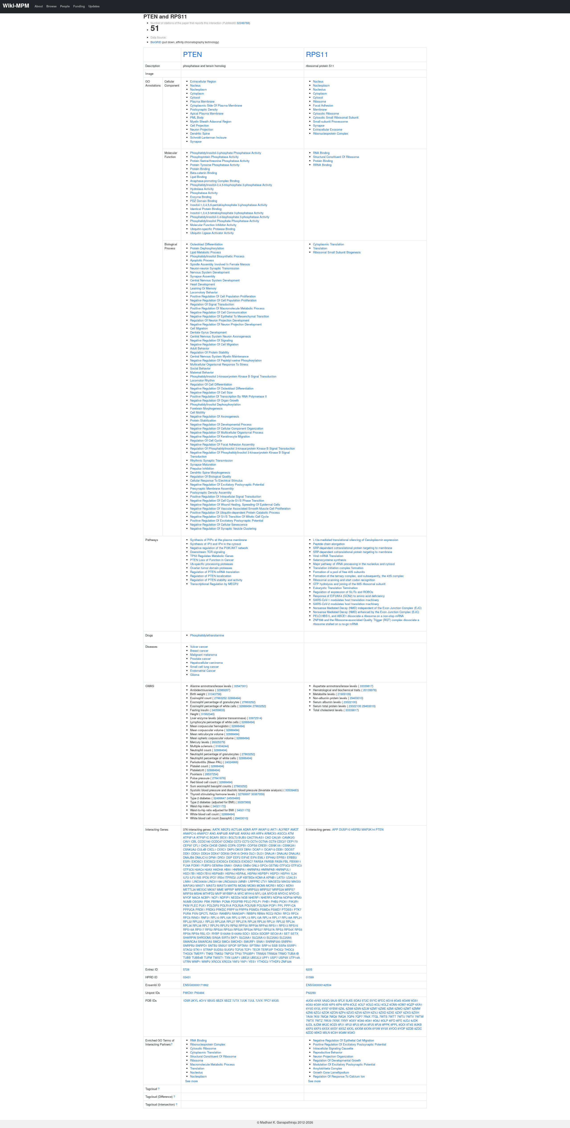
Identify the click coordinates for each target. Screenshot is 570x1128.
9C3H (334, 1032)
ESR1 (187, 861)
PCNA (226, 901)
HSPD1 (275, 873)
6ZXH (415, 1012)
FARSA (258, 861)
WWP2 (206, 961)
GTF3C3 (296, 865)
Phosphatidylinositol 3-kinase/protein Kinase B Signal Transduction (233, 376)
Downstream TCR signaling (207, 552)
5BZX (219, 1000)
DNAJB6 (188, 857)
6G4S (397, 1000)
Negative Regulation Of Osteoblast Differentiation (221, 388)
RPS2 (209, 929)
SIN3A (216, 937)
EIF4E (245, 857)
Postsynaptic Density (204, 109)
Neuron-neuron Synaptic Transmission (214, 268)
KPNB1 (271, 877)
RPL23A (220, 921)
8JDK (414, 1020)
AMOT (294, 829)
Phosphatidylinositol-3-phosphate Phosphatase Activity (225, 153)
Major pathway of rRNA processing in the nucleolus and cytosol (354, 564)
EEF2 (236, 857)
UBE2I (245, 957)
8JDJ (406, 1020)
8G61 (368, 1020)
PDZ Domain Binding (203, 201)
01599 (310, 977)
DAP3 (230, 849)
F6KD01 (188, 993)
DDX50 (225, 853)
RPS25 (238, 929)
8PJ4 (363, 1024)
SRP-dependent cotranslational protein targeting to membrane (352, 548)
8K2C (325, 1024)
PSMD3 (254, 909)
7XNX (336, 1020)
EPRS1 (281, 857)
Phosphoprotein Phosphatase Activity (214, 157)
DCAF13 (269, 849)
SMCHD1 (237, 941)
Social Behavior (200, 368)
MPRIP (229, 889)
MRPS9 (188, 893)
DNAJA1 (270, 853)
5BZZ (227, 1000)
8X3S (275, 1000)
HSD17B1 (189, 873)
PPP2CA (189, 909)
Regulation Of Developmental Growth (337, 1060)
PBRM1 (216, 901)
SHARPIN (189, 937)
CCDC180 (204, 841)
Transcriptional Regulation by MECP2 (214, 584)
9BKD (318, 1032)
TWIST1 (218, 957)
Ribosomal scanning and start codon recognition (344, 580)
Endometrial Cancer (203, 670)
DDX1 (186, 853)
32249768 (243, 23)
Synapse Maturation (203, 464)
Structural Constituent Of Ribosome (336, 157)
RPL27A (241, 921)
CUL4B (201, 849)
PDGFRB (237, 901)
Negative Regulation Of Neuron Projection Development (226, 324)
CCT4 (254, 841)
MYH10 (249, 893)
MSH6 (198, 893)
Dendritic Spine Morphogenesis (210, 472)
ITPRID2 (230, 877)
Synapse (196, 141)
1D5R (186, 1000)
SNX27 (222, 945)
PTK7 (297, 909)
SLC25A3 (273, 937)
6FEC (381, 1000)
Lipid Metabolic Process (205, 252)
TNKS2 (218, 953)
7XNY (344, 1020)
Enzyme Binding (200, 197)
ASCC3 (282, 833)
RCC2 (269, 913)
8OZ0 (333, 1024)
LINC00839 (199, 881)
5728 (186, 969)
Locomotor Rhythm (202, 380)
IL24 (294, 873)
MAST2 (211, 885)
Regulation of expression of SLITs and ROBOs (343, 592)
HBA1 (228, 869)
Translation (320, 248)
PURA (187, 913)
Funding (79, 6)
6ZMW (416, 1008)
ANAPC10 (189, 833)
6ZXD (382, 1012)
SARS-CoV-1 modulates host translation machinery (346, 600)
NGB (244, 897)
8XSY (334, 1028)
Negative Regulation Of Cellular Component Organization (226, 428)
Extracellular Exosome (327, 129)
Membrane (320, 109)
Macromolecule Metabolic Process (212, 1064)
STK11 (197, 949)
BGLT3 (233, 837)
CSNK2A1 (289, 845)
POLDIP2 (213, 905)
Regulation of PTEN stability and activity (216, 580)
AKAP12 (263, 829)
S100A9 (236, 933)
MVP (218, 893)
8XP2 (309, 1028)
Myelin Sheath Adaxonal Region (210, 121)
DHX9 (244, 853)
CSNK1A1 (275, 845)
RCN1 (278, 913)
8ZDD (309, 1032)
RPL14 (267, 917)
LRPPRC (254, 881)
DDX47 (215, 853)
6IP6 (339, 1004)
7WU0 (327, 1020)
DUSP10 (344, 829)
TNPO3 (229, 953)
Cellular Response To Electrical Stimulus (216, 480)
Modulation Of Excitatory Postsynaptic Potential (344, 1064)
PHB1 (266, 901)
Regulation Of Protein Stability (209, 352)
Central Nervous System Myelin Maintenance (219, 356)
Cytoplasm (197, 93)
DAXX (239, 849)
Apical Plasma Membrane (206, 113)
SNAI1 (260, 941)
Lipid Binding (198, 177)
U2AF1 (235, 957)
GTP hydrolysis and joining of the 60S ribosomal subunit (349, 584)
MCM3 (251, 885)
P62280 (311, 993)
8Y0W (376, 1028)
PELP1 (256, 901)
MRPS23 (253, 889)
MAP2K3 (189, 885)
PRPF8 (243, 909)
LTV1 (264, 881)
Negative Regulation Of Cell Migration (214, 344)
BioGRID (156, 42)
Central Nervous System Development (215, 280)
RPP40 (263, 925)
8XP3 (317, 1028)
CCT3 (245, 841)
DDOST (290, 849)
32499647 (219, 798)
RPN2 (234, 925)
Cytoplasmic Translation (328, 244)
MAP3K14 (368, 829)
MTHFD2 (208, 893)
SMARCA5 (205, 941)
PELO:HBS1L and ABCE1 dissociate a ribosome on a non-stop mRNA (358, 616)
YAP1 (244, 961)
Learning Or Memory (203, 288)
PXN (195, 913)
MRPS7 (290, 889)
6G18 (389, 1000)
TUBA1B (293, 953)
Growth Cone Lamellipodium (331, 1072)
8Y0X (384, 1028)
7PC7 (267, 1000)
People (65, 6)
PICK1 (283, 901)
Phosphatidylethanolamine (207, 635)
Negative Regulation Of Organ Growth (214, 400)
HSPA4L (241, 873)
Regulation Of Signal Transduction (212, 304)
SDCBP (264, 933)
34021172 (218, 806)
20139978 (369, 690)
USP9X (283, 957)
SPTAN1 (242, 945)
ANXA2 (245, 833)
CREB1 (263, 845)
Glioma (194, 674)
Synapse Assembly (202, 276)
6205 (309, 969)
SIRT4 (226, 937)
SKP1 (234, 937)
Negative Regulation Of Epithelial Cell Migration (343, 1040)
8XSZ (342, 1028)
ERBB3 (292, 857)
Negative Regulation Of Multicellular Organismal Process (226, 432)
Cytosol (195, 97)
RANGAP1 (239, 913)
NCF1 (215, 897)
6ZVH (366, 1012)
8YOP (401, 1028)
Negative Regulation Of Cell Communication (218, 312)
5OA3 (357, 1000)
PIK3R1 (294, 901)
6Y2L (317, 1008)
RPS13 (283, 925)
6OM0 (393, 1004)
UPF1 (265, 957)
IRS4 (220, 877)
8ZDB (409, 1028)
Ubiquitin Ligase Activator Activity (212, 233)
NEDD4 (235, 897)
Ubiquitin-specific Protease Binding (212, 229)
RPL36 (187, 925)
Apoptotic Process (202, 260)
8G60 (360, 1020)
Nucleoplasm (198, 89)
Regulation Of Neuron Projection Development (219, 320)
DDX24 (205, 853)
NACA (196, 897)
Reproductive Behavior (327, 1052)
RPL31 (271, 921)
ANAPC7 (203, 833)
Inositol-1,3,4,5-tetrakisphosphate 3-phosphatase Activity (227, 213)
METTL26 (189, 889)
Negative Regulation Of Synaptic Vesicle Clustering (223, 528)
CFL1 (196, 845)
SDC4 (255, 933)
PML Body (197, 117)
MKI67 (212, 889)
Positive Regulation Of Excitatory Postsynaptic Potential (226, 520)
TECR (256, 949)
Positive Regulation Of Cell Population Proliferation (223, 296)
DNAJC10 (201, 857)
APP (335, 829)
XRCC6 (226, 961)
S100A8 (225, 933)
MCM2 (242, 885)
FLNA (186, 865)
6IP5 (332, 1004)
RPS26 (248, 929)
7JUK (243, 1000)
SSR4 (282, 945)
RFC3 (286, 913)
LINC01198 (215, 881)
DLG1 (260, 853)
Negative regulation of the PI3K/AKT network (219, 548)
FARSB (269, 861)
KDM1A (260, 877)
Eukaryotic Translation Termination (335, 588)
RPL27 (230, 921)
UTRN (187, 961)
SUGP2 (229, 949)
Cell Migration (199, 328)
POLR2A (238, 905)
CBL (194, 841)
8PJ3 (356, 1024)
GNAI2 (237, 865)
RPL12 (236, 917)
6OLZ (385, 1004)
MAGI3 (296, 881)
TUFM (208, 957)
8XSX (326, 1028)
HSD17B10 (204, 873)
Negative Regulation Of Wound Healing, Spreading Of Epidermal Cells (235, 504)
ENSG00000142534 (318, 985)
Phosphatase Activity (204, 193)
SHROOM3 (204, 937)
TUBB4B (197, 957)
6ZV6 (358, 1012)
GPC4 (264, 865)
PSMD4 (265, 909)
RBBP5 (251, 913)
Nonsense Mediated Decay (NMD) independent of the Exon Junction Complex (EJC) (367, 608)
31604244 (221, 746)
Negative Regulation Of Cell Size (211, 392)
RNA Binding (321, 153)
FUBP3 (206, 865)
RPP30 (243, 925)
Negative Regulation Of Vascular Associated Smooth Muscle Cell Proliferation (240, 508)
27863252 (220, 698)
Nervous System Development (210, 272)
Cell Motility (197, 412)
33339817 (366, 686)
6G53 (309, 1004)
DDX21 (195, 853)
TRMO (282, 953)
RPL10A (225, 917)
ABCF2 (225, 829)
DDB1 (280, 849)
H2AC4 (199, 869)
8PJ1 (341, 1024)
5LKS (349, 1000)
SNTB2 (212, 945)
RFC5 (186, 917)
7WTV (410, 1016)
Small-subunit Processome (330, 121)
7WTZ (319, 1020)
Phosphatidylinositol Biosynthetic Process (217, 256)
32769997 (244, 794)
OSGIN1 (197, 901)
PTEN (192, 54)
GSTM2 (274, 865)
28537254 (211, 774)
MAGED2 (274, 881)
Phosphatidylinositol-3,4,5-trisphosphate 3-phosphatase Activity (231, 185)
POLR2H (262, 905)
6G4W (406, 1000)
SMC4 (226, 941)
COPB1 (241, 845)
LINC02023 (230, 881)
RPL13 (245, 917)
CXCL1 (211, 849)
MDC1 (281, 885)
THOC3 (289, 949)
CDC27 (281, 841)
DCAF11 (257, 849)
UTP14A (294, 957)
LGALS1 (291, 877)
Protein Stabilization (203, 420)
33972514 (255, 718)
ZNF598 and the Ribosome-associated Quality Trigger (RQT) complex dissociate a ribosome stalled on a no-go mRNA (366, 622)
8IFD (392, 1020)
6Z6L (341, 1008)
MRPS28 (278, 889)
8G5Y (352, 1020)
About (39, 6)
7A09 (309, 1016)
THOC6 (188, 953)
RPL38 (197, 925)
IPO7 (213, 877)
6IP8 (346, 1004)
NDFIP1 (225, 897)
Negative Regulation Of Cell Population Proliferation (223, 300)
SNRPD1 (201, 945)
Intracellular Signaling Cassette (333, 1048)
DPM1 (213, 857)
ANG (213, 833)
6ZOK (325, 1012)
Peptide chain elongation (329, 544)
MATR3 (232, 885)
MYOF (187, 897)
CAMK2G (288, 837)
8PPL (394, 1024)
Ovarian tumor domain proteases (211, 568)
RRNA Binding (322, 165)
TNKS (209, 953)
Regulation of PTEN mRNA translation (214, 572)
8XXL (350, 1028)
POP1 (273, 905)
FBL (286, 861)
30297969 (243, 802)
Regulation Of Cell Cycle (206, 440)
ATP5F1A (189, 837)
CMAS (222, 845)
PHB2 (274, 901)
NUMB (187, 901)
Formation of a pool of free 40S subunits (339, 572)
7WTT (392, 1016)
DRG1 (221, 857)
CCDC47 (216, 841)
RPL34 (290, 921)
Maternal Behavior (202, 372)
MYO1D (294, 893)
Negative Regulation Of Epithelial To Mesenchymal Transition (229, 316)
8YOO (393, 1028)
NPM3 (297, 897)
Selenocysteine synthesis (329, 560)
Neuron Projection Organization (333, 1056)
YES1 (252, 961)
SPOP (232, 945)
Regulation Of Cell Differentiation (211, 384)
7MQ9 (333, 1016)
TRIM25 (261, 953)
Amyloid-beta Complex (327, 1068)
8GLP (384, 1020)
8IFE (399, 1020)
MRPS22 (240, 889)
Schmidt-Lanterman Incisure (208, 137)
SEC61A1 (276, 933)
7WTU (401, 1016)
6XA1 (418, 1004)
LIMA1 (187, 881)
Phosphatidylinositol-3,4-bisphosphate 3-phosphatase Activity (229, 217)
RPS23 (228, 929)
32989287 (223, 690)
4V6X (317, 1000)
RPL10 (215, 917)
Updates (94, 6)
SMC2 (217, 941)
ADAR (247, 829)
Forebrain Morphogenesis (206, 408)
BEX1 (224, 837)
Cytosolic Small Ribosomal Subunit (335, 117)
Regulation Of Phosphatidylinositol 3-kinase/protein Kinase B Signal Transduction (242, 448)
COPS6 (252, 845)
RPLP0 (214, 925)
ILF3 (192, 877)
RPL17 (276, 917)
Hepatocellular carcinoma (206, 662)
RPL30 (261, 921)
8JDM (317, 1024)
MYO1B (272, 893)
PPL (280, 905)
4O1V (202, 1000)
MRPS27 (265, 889)
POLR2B (250, 905)
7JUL (251, 1000)
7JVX (259, 1000)
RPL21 (297, 917)
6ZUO (350, 1012)
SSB (275, 945)
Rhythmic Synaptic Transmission (211, 460)
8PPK (386, 1024)
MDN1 (290, 885)
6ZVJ (374, 1012)
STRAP (208, 949)
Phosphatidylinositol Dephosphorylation (215, 404)
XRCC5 (216, 961)
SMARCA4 (190, 941)
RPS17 (199, 929)
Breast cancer (199, 650)
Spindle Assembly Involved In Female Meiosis (220, 264)
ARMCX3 (270, 833)
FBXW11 (295, 861)
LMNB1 (242, 881)
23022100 (350, 702)
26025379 (218, 742)
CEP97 (187, 845)
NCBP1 (206, 897)
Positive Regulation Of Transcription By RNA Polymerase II (228, 396)
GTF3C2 (284, 865)
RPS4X (289, 929)
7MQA (342, 1016)
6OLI (377, 1004)
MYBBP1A (230, 893)
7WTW (419, 1016)
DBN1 (248, 849)
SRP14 (266, 945)
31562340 (207, 714)
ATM (291, 833)
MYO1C (283, 893)
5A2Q (326, 1000)
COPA (232, 845)
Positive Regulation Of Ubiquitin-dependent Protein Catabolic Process (235, 512)
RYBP (215, 933)
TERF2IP (267, 949)
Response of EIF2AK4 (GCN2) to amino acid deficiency (349, 596)
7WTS (383, 1016)
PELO (247, 901)
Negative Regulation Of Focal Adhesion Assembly (222, 444)
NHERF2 (266, 897)
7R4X (366, 1016)
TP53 (238, 953)
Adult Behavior (199, 348)
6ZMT (407, 1008)
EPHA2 (271, 857)
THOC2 (278, 949)
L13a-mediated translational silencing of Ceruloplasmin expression (355, 540)
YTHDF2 (274, 961)
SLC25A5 (285, 937)
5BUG (211, 1000)
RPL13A (256, 917)
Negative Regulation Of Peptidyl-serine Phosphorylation (226, 360)
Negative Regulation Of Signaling (211, 340)
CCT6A (263, 841)
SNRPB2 (189, 945)
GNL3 (255, 865)
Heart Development (202, 284)
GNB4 (247, 865)
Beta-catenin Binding (203, 173)
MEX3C (202, 889)
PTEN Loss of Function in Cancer (212, 560)
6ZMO (399, 1008)
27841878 (218, 778)
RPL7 (205, 925)
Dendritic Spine (200, 133)
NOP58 (288, 897)
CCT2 (237, 841)
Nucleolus (319, 89)
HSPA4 (230, 873)
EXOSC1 (197, 861)
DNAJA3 (294, 853)
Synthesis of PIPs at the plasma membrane (218, 540)
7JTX (235, 1000)
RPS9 (195, 933)
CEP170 (292, 841)
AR (253, 833)
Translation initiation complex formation (338, 568)
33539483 (291, 790)
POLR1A (225, 905)
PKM (186, 905)
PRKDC (221, 909)
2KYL (194, 1000)
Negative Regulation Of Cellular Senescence (218, 524)
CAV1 (186, 841)
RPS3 (279, 929)
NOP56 (277, 897)
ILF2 (186, 877)
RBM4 (261, 913)
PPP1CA (290, 905)
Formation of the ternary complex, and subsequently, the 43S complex (358, 576)
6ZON (334, 1012)
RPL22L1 (198, 921)
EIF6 (253, 857)
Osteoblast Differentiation (206, 244)
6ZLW (365, 1008)
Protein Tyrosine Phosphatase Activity (215, 165)
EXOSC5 (234, 861)
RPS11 (317, 54)
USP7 (274, 957)
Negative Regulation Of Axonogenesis (214, 416)
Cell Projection (199, 125)
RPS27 (258, 929)
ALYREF (284, 829)
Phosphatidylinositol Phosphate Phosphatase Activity (224, 221)
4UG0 (309, 1000)
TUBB (187, 957)
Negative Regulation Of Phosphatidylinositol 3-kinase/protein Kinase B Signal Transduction (240, 454)
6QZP (410, 1004)
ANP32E (234, 833)
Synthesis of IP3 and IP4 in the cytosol (215, 544)
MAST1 (200, 885)
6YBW (333, 1008)
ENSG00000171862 (195, 985)
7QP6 (350, 1016)
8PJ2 (348, 1024)
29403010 (241, 818)
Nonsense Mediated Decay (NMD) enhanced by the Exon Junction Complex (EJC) (366, 612)
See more (191, 1081)
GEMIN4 (217, 865)
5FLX (341, 1000)
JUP (239, 877)
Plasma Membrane (202, 101)
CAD (268, 837)
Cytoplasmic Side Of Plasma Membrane (216, 105)
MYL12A (260, 893)
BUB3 (242, 837)
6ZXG (407, 1012)
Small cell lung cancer (204, 666)
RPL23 (209, 921)
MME (220, 889)
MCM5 (261, 885)
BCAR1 (214, 837)
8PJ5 (370, 1024)
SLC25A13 (259, 937)
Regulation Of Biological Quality (210, 476)
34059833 (218, 710)
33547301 (240, 686)
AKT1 (274, 829)
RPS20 (218, 929)
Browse (51, 6)
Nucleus (195, 85)
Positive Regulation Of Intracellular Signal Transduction (225, 496)
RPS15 (293, 925)
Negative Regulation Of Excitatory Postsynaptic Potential (227, 484)
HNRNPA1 (239, 869)
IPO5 (205, 877)
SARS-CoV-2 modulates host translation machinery (346, 604)
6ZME (382, 1008)
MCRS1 (271, 885)
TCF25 (239, 949)
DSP (229, 857)
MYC (241, 893)
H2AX (208, 869)
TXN (227, 957)
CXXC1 (221, 849)
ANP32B (222, 833)
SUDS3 (218, 949)
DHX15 (235, 853)
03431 (187, 977)
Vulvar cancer (199, 646)
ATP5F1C (202, 837)
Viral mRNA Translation (328, 556)
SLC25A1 (245, 937)
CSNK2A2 (189, 849)
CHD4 (204, 845)
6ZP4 (342, 1012)
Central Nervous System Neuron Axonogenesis (220, 336)
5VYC (373, 1000)
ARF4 (259, 833)
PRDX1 (200, 909)
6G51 (414, 1000)
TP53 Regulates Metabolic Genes (212, 556)
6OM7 (402, 1004)
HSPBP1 (263, 873)
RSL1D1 (205, 933)
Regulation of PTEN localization (210, 576)
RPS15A (188, 929)
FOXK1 (196, 865)
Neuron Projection (201, 129)
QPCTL (203, 913)
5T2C (365, 1000)
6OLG (369, 1004)
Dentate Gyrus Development (208, 332)
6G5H (317, 1004)
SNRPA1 (287, 941)
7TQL (375, 1016)
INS (198, 877)
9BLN (326, 1032)
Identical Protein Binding (206, 209)
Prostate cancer (200, 658)
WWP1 (196, 961)
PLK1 (202, 905)
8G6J (376, 1020)
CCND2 (228, 841)
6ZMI (390, 1008)
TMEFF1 (199, 953)
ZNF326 (286, 961)
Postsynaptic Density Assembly (211, 492)
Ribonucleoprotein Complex (330, 133)
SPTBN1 (255, 945)
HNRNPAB (268, 869)
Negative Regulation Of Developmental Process (221, 424)
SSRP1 (292, 945)
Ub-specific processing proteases (211, 564)
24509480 (233, 798)
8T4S (409, 1024)
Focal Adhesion (323, 105)
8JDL (309, 1024)
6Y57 (325, 1008)
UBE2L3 (255, 957)
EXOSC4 (222, 861)
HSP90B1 (218, 873)
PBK (207, 901)
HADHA (218, 869)
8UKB (418, 1024)
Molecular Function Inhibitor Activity (213, 225)
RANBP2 (225, 913)
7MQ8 (324, 1016)
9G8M (342, 1032)
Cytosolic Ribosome (326, 113)
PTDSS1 (287, 909)
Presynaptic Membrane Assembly (212, 488)
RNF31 (205, 917)
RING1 (195, 917)
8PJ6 (378, 1024)
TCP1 (247, 949)
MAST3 (222, 885)
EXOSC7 (247, 861)
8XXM (359, 1028)
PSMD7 (276, 909)
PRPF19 (232, 909)
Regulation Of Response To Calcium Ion (339, 1076)
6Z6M (349, 1008)
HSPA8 (252, 873)
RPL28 (252, 921)
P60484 (199, 993)
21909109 (344, 694)
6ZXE (390, 1012)
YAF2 (235, 961)
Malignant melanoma (203, 654)
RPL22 (187, 921)
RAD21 (213, 913)
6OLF (361, 1004)
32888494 (234, 698)
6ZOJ (317, 1012)
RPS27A (269, 929)
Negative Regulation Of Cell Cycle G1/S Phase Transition (227, 500)
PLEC (194, 905)
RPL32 (280, 921)
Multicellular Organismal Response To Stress (219, 364)
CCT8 (272, 841)
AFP (254, 829)
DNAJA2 (282, 853)
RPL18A (287, 917)
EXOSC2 (210, 861)
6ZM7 (373, 1008)
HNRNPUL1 (283, 869)
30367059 (257, 794)
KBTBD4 (248, 877)
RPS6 (187, 933)
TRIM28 (272, 953)
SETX (294, 933)
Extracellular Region (203, 81)
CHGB (213, 845)
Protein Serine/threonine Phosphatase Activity (220, 161)
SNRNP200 (273, 941)
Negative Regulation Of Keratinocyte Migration (220, 436)
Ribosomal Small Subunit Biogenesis (337, 252)
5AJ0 (333, 1000)
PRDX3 (210, 909)
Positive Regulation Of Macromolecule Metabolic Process (227, 308)
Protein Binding (200, 169)
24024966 (231, 762)
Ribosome (319, 101)
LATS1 (281, 877)
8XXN (367, 1028)
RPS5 (298, 929)
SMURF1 (249, 941)
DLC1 (252, 853)
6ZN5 (309, 1012)
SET (287, 933)
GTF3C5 (188, 869)
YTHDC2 (262, 961)
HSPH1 (285, 873)
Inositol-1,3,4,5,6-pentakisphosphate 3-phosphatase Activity (228, 205)
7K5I (317, 1016)
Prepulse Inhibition (202, 468)
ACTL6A (236, 829)
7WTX (310, 1020)
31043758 (214, 694)
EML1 (261, 857)
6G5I (325, 1004)
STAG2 (187, 949)
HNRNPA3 (253, 869)
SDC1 (246, 933)
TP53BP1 (248, 953)
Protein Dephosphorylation (207, 248)
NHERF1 (254, 897)
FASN (278, 861)
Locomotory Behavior (204, 292)
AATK (216, 829)
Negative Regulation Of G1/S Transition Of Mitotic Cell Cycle (229, 516)
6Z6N (357, 1008)
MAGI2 (286, 881)
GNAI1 (228, 865)
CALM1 (276, 837)
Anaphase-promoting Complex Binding (214, 181)
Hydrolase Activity (202, 189)
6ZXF (398, 1012)
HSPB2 (356, 829)
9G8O (351, 1032)
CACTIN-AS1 (255, 837)
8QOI (402, 1024)
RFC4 (294, 913)
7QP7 (358, 1016)
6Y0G (309, 1008)
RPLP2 (224, 925)
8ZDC (418, 1028)
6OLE (353, 1004)
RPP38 (253, 925)
